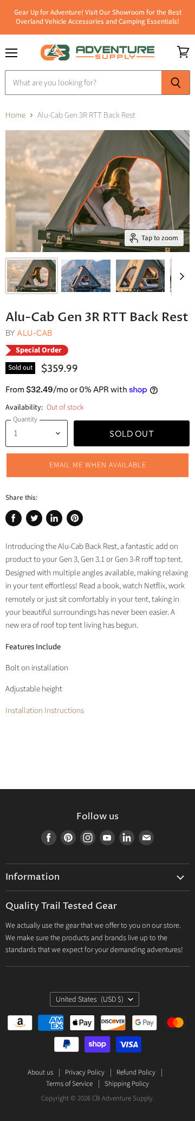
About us (40, 1072)
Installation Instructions (44, 710)
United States (89, 999)
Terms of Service (69, 1084)
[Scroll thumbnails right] (179, 276)
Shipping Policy (127, 1084)
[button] (97, 465)
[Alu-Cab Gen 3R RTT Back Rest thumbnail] (31, 276)
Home (15, 115)
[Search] (175, 82)
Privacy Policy (85, 1072)
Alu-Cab (34, 333)
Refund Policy (135, 1072)
